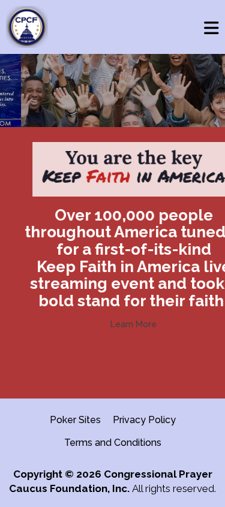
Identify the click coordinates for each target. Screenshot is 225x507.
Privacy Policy (144, 419)
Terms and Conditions (112, 442)
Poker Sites (75, 419)
